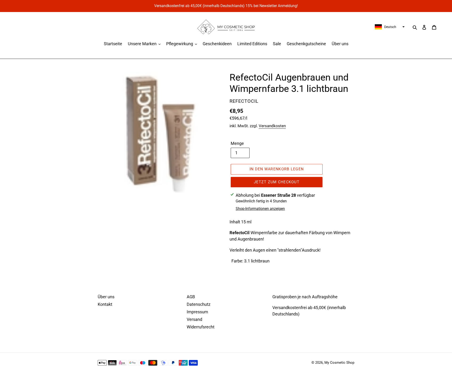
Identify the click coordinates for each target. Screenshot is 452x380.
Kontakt (105, 304)
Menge (237, 143)
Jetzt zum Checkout (276, 182)
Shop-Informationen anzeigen (260, 208)
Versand (194, 319)
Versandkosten (272, 125)
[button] (389, 27)
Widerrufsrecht (200, 326)
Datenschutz (198, 304)
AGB (191, 296)
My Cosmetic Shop (339, 362)
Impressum (197, 311)
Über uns (106, 296)
